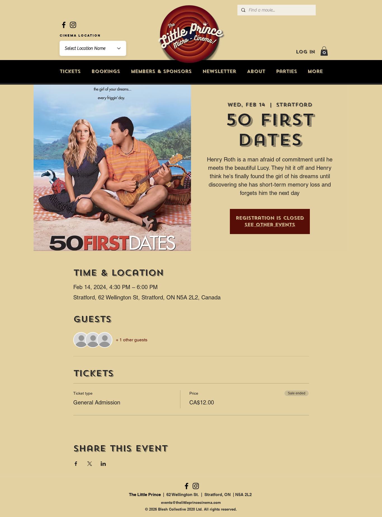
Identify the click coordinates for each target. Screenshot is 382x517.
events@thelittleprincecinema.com (191, 502)
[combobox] (93, 48)
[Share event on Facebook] (76, 463)
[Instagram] (73, 25)
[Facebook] (64, 25)
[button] (324, 51)
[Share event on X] (89, 463)
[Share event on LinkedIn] (103, 463)
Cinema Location (80, 35)
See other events (269, 225)
